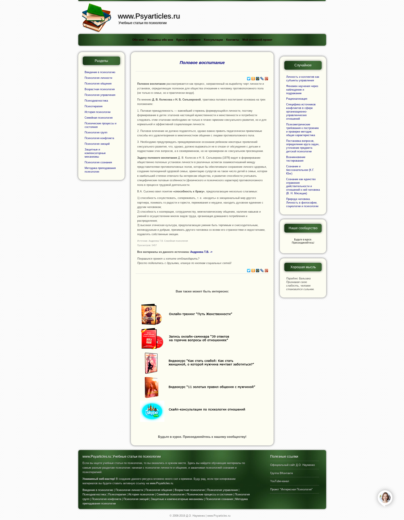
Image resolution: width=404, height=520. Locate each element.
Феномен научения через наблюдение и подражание (302, 89)
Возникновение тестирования (295, 158)
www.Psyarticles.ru (161, 483)
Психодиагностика (96, 100)
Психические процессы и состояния (210, 494)
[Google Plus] (266, 78)
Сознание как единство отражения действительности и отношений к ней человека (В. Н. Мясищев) (303, 186)
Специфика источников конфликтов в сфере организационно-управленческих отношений (301, 111)
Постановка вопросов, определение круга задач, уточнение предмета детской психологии (302, 146)
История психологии (97, 112)
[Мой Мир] (257, 78)
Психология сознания (98, 162)
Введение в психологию (100, 72)
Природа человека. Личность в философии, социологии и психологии (302, 202)
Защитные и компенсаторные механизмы (95, 153)
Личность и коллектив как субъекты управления (302, 78)
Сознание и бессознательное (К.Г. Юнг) (300, 170)
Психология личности (98, 77)
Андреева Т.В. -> (201, 251)
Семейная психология (99, 117)
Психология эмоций (97, 143)
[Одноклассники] (253, 78)
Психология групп (96, 132)
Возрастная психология (100, 89)
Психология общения (98, 83)
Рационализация (296, 98)
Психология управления (100, 94)
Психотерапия (93, 106)
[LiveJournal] (262, 78)
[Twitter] (249, 78)
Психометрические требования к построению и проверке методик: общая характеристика (302, 130)
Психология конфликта (99, 138)
